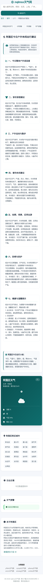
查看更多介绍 (9, 552)
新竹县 (7, 447)
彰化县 (7, 442)
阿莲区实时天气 (8, 26)
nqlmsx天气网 (23, 2)
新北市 (34, 452)
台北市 (7, 461)
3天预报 (19, 26)
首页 (2, 18)
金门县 (25, 447)
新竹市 (34, 442)
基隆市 (34, 447)
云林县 (7, 466)
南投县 (25, 452)
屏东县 (16, 456)
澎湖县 (7, 456)
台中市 (25, 456)
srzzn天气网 (9, 571)
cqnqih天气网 (21, 568)
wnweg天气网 (21, 571)
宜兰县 (34, 461)
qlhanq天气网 (33, 568)
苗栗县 (16, 452)
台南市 (34, 456)
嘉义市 (16, 442)
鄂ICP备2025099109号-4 (30, 579)
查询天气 (22, 13)
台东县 (16, 461)
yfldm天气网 (9, 568)
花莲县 (16, 447)
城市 (8, 18)
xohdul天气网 (33, 571)
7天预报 (28, 26)
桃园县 (25, 461)
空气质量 (38, 26)
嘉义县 (25, 442)
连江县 (7, 452)
